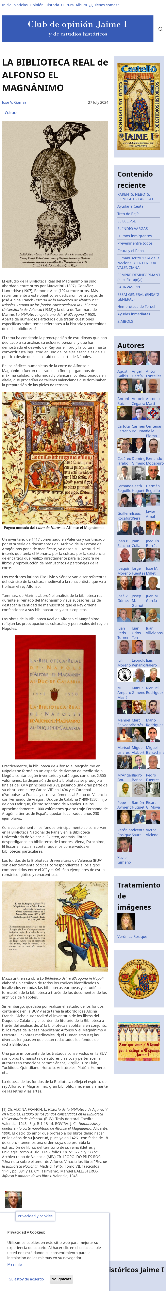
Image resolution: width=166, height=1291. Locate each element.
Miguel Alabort (138, 750)
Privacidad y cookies (35, 1216)
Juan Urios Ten (136, 633)
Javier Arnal (150, 514)
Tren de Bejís (128, 213)
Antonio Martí (153, 401)
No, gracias (61, 1279)
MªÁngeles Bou (126, 777)
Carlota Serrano (124, 428)
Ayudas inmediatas (133, 314)
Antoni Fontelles (154, 373)
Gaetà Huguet (138, 488)
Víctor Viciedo (152, 832)
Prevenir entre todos (135, 243)
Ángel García (137, 373)
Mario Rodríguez (154, 722)
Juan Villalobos (154, 630)
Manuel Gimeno (138, 690)
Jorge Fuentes (138, 570)
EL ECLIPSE (126, 221)
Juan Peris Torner (123, 633)
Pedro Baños (137, 777)
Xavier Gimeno (124, 860)
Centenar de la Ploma (154, 431)
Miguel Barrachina (155, 750)
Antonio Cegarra (139, 401)
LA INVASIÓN (128, 287)
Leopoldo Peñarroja (140, 662)
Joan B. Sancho (123, 543)
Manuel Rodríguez (154, 690)
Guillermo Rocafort (125, 515)
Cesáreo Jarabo (124, 461)
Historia (52, 4)
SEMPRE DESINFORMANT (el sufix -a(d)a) (138, 277)
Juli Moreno (124, 662)
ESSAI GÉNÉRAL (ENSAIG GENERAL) (138, 297)
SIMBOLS (125, 321)
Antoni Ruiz (123, 401)
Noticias (21, 4)
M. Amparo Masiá (124, 692)
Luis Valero (151, 662)
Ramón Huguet (138, 805)
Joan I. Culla (137, 543)
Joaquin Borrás (152, 543)
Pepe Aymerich (125, 805)
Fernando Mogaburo (155, 461)
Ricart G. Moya (153, 805)
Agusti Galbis (123, 373)
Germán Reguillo (153, 488)
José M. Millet (152, 570)
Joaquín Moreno (124, 570)
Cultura (67, 4)
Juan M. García (152, 598)
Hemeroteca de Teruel (136, 306)
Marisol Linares (123, 750)
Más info (14, 1264)
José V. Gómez (14, 102)
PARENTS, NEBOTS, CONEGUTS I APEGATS (136, 196)
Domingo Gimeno (140, 461)
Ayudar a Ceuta (130, 206)
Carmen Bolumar (139, 428)
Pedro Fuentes (153, 777)
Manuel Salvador (124, 722)
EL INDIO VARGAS (132, 228)
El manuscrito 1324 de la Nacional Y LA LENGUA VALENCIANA (138, 263)
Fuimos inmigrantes (134, 235)
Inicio (7, 4)
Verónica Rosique (124, 832)
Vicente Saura (138, 832)
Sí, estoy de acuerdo (26, 1279)
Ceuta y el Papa (130, 250)
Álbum (81, 4)
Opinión (37, 4)
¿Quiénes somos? (104, 4)
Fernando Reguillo (125, 488)
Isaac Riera (136, 515)
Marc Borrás (137, 722)
